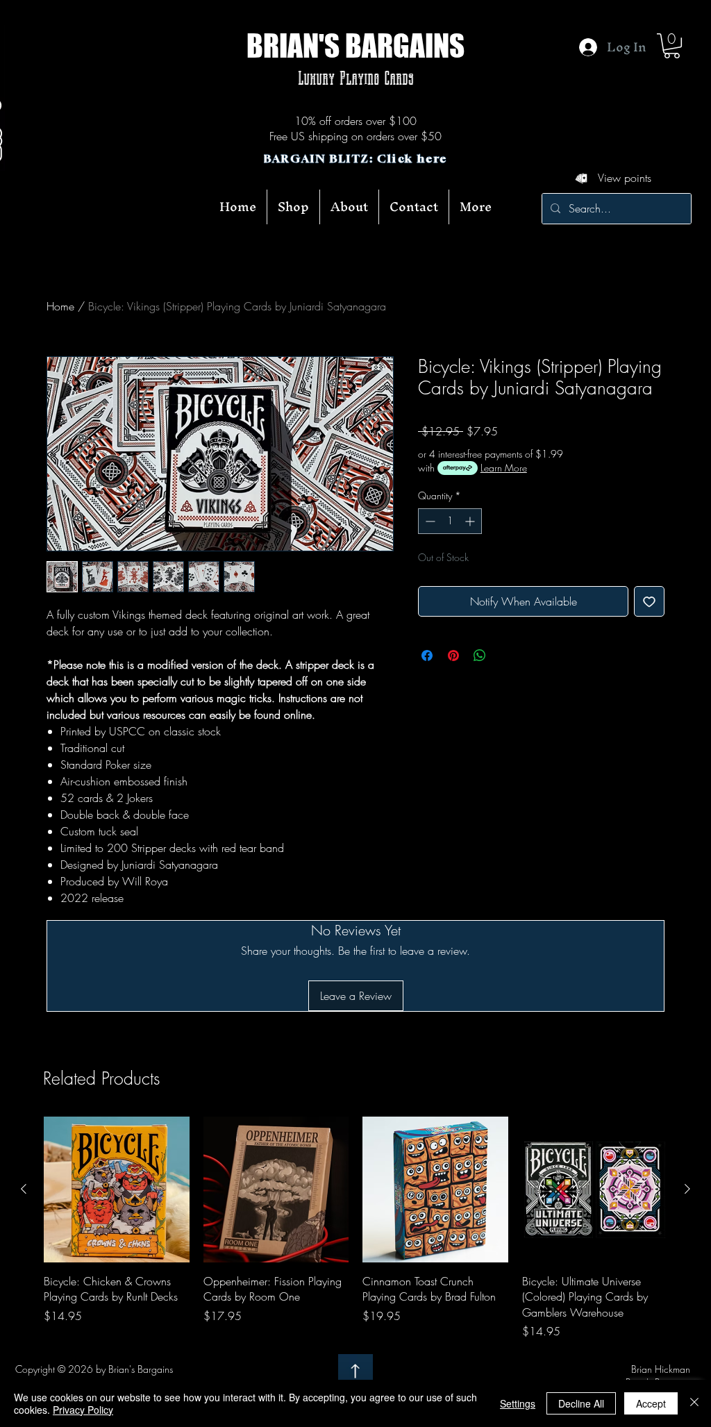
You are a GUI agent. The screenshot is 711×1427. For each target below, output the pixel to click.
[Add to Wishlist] (649, 601)
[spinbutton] (449, 521)
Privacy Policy (83, 1410)
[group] (355, 1228)
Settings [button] (517, 1403)
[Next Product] (687, 1188)
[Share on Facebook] (427, 655)
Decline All (581, 1403)
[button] (672, 45)
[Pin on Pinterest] (453, 655)
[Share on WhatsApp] (479, 655)
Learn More (503, 467)
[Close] (694, 1403)
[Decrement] (428, 521)
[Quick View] (117, 1189)
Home (60, 306)
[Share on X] (506, 655)
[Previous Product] (23, 1188)
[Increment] (471, 521)
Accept (651, 1403)
